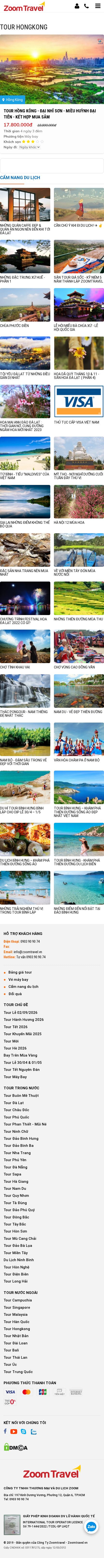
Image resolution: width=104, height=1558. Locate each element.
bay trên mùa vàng (20, 1055)
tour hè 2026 (15, 1048)
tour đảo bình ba (19, 1145)
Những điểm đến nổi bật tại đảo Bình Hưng (77, 910)
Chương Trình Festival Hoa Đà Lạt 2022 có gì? (23, 621)
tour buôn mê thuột (21, 1095)
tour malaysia (16, 1314)
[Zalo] (33, 1431)
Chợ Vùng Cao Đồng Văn (74, 667)
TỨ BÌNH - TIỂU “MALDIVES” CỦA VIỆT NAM (24, 476)
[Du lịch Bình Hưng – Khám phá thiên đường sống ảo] (25, 839)
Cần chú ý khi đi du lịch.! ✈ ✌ (78, 225)
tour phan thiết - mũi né (25, 1124)
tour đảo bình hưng (21, 1138)
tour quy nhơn (16, 1195)
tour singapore (17, 1307)
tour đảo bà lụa (18, 1245)
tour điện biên (16, 1274)
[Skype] (23, 1431)
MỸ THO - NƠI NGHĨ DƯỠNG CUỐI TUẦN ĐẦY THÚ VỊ (78, 476)
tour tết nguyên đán (22, 1069)
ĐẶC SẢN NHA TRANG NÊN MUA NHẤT (24, 572)
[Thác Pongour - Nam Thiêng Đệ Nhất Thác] (25, 691)
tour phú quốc (16, 1117)
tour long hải (16, 1281)
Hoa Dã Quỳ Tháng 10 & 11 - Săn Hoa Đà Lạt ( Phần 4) (76, 376)
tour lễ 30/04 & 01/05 (23, 1062)
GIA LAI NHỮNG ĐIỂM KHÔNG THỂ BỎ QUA (25, 524)
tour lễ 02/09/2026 (20, 1012)
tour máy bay (15, 1077)
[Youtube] (13, 1431)
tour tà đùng (15, 1203)
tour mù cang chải (20, 1238)
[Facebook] (5, 1432)
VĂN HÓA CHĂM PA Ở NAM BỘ (77, 760)
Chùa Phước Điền (14, 326)
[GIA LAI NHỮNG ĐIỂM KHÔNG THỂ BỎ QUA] (25, 501)
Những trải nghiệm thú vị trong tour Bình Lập (21, 910)
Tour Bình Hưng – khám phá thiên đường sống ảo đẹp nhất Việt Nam (77, 812)
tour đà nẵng (15, 1167)
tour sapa (12, 1174)
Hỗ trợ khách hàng (23, 934)
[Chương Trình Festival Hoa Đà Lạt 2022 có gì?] (25, 598)
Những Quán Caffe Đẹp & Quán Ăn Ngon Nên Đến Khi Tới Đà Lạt (25, 229)
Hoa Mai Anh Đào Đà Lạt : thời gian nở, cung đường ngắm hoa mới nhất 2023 (22, 426)
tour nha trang (17, 1153)
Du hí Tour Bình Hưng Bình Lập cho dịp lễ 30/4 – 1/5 (22, 810)
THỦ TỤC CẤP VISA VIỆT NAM (76, 422)
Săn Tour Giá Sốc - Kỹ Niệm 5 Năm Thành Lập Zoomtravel (78, 279)
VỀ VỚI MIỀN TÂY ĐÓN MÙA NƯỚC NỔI (74, 572)
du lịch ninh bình (19, 1260)
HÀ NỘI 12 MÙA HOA (69, 523)
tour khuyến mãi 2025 (23, 1034)
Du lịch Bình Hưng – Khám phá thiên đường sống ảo (25, 862)
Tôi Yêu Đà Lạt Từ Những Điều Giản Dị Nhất (25, 376)
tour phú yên (15, 1160)
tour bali (11, 1350)
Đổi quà (15, 994)
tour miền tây (16, 1253)
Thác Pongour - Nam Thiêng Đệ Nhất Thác (24, 713)
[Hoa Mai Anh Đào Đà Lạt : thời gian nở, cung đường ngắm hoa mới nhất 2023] (25, 401)
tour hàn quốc (16, 1322)
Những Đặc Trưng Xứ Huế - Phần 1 (22, 279)
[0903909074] (91, 1526)
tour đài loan (16, 1343)
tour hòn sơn (15, 1231)
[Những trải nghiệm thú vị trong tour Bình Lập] (25, 887)
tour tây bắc (15, 1224)
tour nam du (15, 1188)
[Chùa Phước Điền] (25, 304)
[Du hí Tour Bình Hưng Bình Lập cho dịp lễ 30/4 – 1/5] (25, 787)
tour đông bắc (16, 1217)
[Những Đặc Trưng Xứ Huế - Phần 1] (25, 256)
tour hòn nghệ (16, 1267)
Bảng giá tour (20, 972)
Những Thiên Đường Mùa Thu (78, 619)
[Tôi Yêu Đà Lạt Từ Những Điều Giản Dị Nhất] (25, 353)
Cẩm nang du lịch (23, 986)
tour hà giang (16, 1181)
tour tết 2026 (16, 1027)
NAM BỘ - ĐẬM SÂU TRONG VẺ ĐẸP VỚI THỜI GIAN (23, 762)
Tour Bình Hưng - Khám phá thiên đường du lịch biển (77, 862)
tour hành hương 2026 (24, 1019)
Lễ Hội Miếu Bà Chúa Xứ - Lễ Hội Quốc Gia (76, 327)
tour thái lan (15, 1357)
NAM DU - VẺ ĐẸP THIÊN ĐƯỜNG (78, 712)
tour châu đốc (16, 1110)
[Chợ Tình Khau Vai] (25, 646)
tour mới (11, 1041)
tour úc (10, 1364)
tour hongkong (17, 1329)
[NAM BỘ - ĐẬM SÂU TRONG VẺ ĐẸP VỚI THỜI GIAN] (25, 739)
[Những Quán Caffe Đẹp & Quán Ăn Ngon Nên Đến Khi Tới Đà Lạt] (25, 204)
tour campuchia (18, 1300)
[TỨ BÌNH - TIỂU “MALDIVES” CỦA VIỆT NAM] (25, 453)
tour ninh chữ (16, 1131)
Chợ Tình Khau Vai (15, 667)
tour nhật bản (16, 1336)
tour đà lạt (14, 1103)
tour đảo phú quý (19, 1210)
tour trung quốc (18, 1372)
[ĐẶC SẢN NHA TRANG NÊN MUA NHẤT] (25, 550)
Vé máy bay (18, 979)
